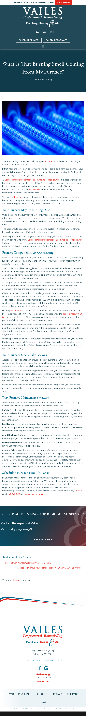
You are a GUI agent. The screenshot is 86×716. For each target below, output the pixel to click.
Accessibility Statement (58, 709)
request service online (34, 494)
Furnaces (17, 580)
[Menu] (43, 46)
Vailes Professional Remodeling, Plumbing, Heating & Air (31, 180)
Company (72, 694)
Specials (57, 694)
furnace (49, 161)
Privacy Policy (40, 709)
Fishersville (34, 189)
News (43, 702)
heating (18, 197)
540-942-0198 (44, 32)
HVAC (11, 694)
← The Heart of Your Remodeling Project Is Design (26, 563)
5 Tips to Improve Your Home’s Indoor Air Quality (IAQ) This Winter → (51, 568)
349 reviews (46, 677)
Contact (78, 491)
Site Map (72, 709)
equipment (15, 310)
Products (41, 694)
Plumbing (24, 694)
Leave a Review (43, 682)
